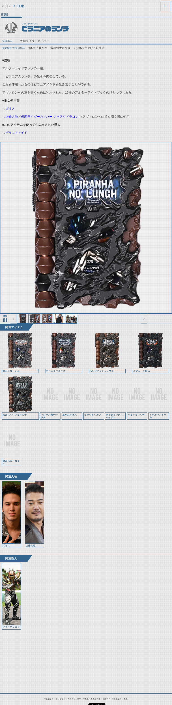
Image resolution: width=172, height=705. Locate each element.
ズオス (10, 108)
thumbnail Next (144, 319)
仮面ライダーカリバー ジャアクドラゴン (49, 116)
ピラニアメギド (16, 133)
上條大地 (11, 116)
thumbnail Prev (13, 319)
